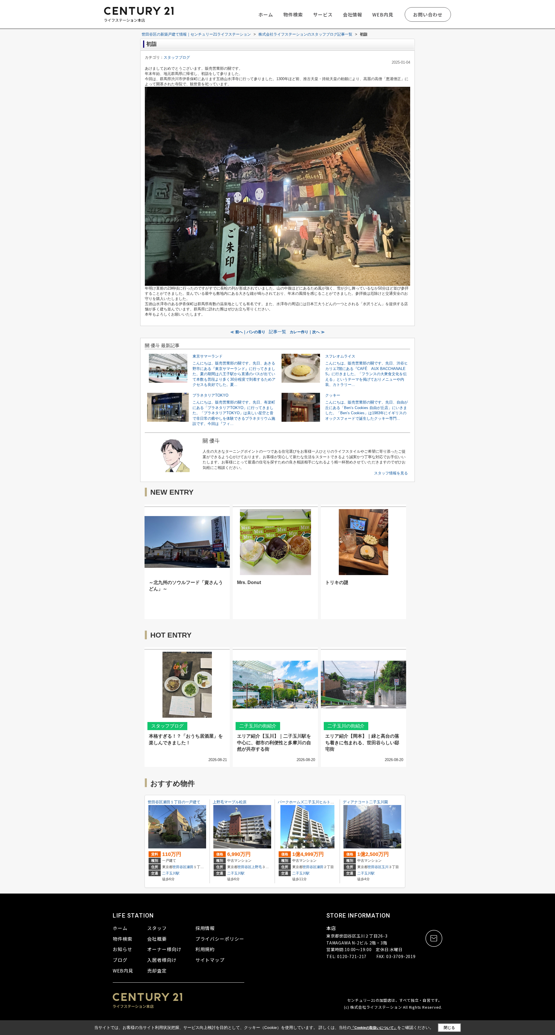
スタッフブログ (177, 57)
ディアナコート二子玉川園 (365, 802)
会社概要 (157, 938)
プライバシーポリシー (220, 938)
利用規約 (205, 949)
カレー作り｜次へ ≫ (307, 332)
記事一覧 (277, 331)
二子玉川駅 (171, 873)
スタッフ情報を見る (391, 473)
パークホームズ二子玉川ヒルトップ (308, 802)
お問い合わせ (428, 14)
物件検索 (293, 14)
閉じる (449, 1027)
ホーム (265, 14)
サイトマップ (210, 959)
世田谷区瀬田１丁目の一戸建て (174, 802)
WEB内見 (382, 14)
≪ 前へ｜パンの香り (247, 332)
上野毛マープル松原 (230, 802)
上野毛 (256, 867)
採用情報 (205, 927)
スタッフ (157, 927)
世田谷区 (179, 867)
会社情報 (352, 14)
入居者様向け (162, 959)
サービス (323, 14)
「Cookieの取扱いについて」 (374, 1028)
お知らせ (122, 949)
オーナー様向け (164, 949)
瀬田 (189, 867)
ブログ (120, 959)
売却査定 (157, 970)
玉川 (385, 867)
